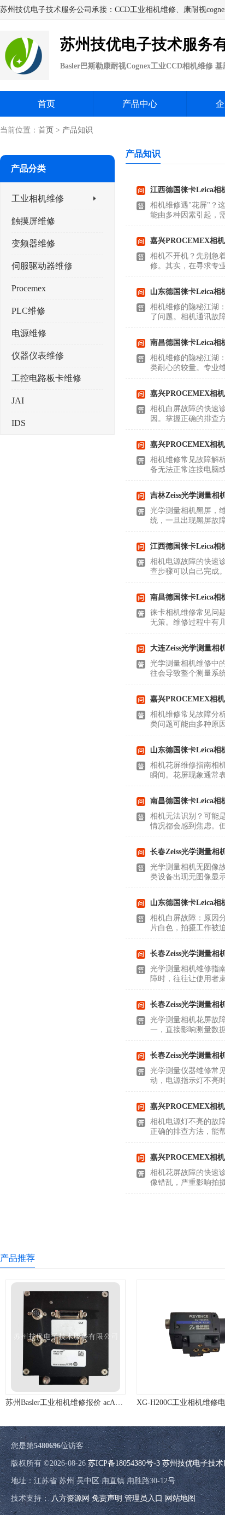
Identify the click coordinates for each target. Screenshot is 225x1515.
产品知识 (77, 130)
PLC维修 (28, 310)
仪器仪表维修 (37, 355)
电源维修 (28, 333)
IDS (18, 423)
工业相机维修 (37, 198)
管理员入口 (144, 1498)
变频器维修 (33, 243)
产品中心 (139, 103)
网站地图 (180, 1498)
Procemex (28, 288)
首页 (46, 103)
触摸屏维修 (33, 221)
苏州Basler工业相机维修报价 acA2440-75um (78, 1402)
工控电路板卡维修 (46, 378)
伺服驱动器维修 (42, 265)
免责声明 (107, 1498)
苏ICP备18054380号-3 (124, 1463)
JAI (17, 400)
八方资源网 (70, 1498)
